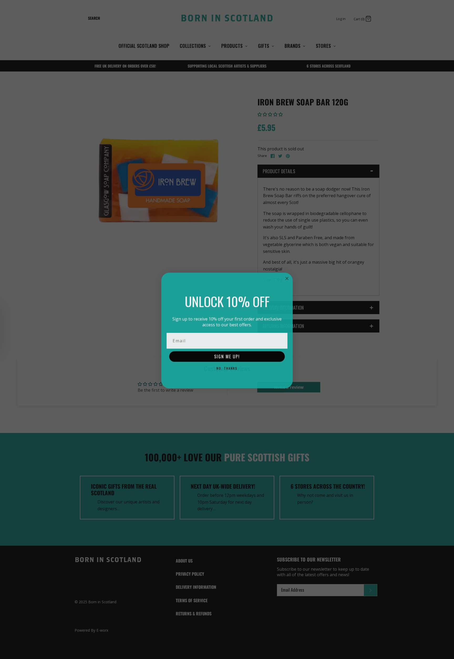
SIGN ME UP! (227, 356)
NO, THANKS (227, 367)
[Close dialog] (287, 277)
